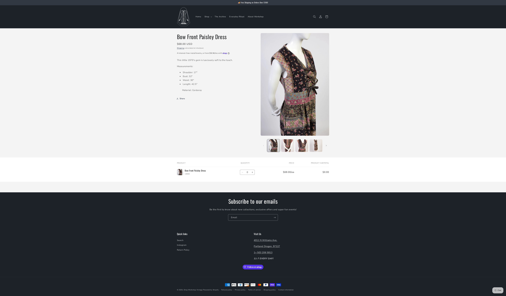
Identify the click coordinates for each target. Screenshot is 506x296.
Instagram (182, 245)
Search (180, 240)
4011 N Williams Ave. (265, 240)
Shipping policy (270, 290)
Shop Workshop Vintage (193, 290)
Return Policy (183, 250)
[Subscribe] (275, 217)
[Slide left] (263, 145)
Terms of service (254, 290)
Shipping (180, 48)
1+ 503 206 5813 (263, 252)
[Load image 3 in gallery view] (301, 145)
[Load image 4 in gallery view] (316, 145)
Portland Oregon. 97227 (267, 246)
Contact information (286, 290)
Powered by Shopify (211, 290)
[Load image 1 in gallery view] (273, 145)
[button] (208, 17)
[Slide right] (326, 145)
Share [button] (182, 98)
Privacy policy (240, 290)
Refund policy (226, 290)
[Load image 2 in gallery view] (287, 145)
